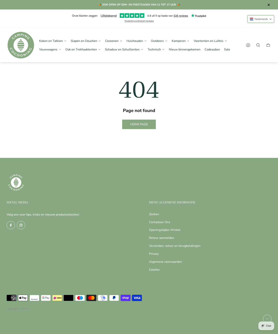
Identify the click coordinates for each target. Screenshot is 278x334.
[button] (261, 19)
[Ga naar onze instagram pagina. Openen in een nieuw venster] (21, 225)
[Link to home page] (16, 183)
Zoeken (154, 214)
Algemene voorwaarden (165, 262)
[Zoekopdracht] (258, 45)
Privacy (154, 254)
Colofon (154, 270)
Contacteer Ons (159, 222)
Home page (139, 124)
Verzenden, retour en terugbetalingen (174, 246)
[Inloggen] (248, 45)
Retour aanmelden (161, 238)
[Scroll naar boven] (267, 319)
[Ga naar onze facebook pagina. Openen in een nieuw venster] (11, 225)
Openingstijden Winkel (164, 230)
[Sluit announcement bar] (268, 4)
